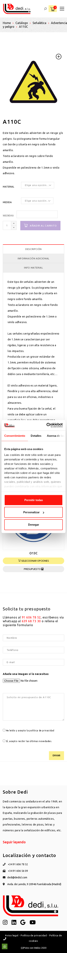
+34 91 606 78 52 (17, 864)
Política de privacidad (34, 935)
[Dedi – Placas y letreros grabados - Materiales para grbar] (17, 8)
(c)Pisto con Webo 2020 (33, 947)
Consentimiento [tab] (14, 435)
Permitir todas (33, 499)
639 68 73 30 (31, 621)
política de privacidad (41, 730)
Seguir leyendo (14, 842)
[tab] (33, 249)
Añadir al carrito (43, 225)
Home (7, 23)
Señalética (39, 23)
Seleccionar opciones (35, 560)
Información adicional (33, 258)
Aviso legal (11, 935)
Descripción (33, 249)
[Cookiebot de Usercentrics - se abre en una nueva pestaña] (47, 425)
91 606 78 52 (31, 617)
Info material (33, 267)
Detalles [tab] (36, 435)
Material (8, 186)
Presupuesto (32, 569)
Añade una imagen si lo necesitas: (26, 673)
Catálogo (21, 23)
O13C (33, 553)
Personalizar (31, 512)
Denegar (33, 524)
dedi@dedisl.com (17, 877)
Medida (7, 202)
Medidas (8, 215)
